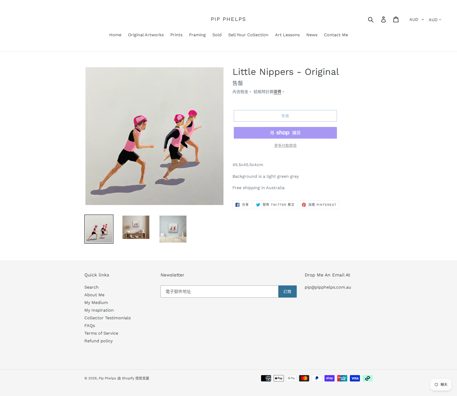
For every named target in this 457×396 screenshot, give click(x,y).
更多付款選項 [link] (285, 145)
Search (91, 287)
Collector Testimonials (107, 317)
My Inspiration (99, 310)
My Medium (96, 302)
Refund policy (98, 340)
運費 (277, 91)
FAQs (89, 325)
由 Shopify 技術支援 (133, 378)
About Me (94, 294)
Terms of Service (101, 333)
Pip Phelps (228, 19)
